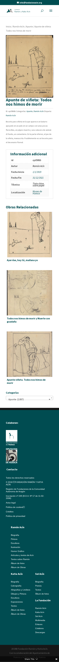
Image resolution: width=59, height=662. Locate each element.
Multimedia (40, 620)
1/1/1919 (37, 172)
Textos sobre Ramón (20, 559)
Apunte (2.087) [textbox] (28, 399)
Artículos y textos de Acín (22, 555)
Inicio (8, 26)
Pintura (14, 539)
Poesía (38, 586)
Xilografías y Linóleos (20, 590)
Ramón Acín (18, 26)
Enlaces (38, 624)
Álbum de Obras (18, 567)
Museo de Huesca (37, 192)
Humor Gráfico (17, 551)
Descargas (40, 632)
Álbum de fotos (17, 563)
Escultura (15, 543)
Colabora (39, 628)
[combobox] (29, 398)
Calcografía (16, 586)
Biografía (15, 535)
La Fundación (43, 600)
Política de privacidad (15, 516)
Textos (14, 606)
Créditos (9, 511)
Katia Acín (17, 574)
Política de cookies (15, 507)
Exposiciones (17, 602)
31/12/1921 (38, 177)
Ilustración (15, 547)
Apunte (29, 26)
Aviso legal (11, 503)
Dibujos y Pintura (18, 594)
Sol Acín (39, 616)
